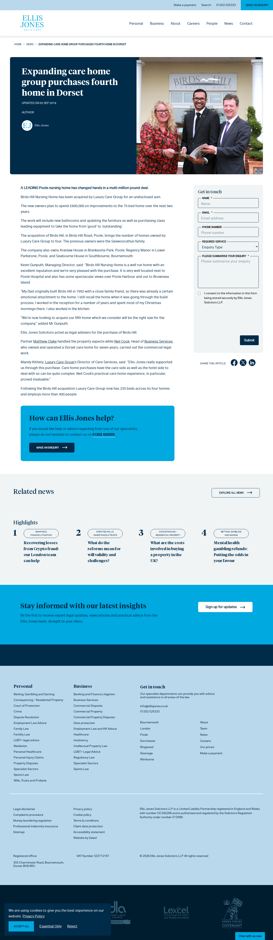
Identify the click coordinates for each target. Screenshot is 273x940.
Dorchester (147, 740)
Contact (246, 24)
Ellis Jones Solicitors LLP (156, 808)
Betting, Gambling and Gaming (231, 533)
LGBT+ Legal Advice (87, 751)
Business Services (158, 341)
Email (207, 212)
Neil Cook (121, 341)
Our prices (207, 747)
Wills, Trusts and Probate (30, 780)
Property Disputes (26, 763)
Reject (72, 926)
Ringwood (146, 747)
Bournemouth (149, 722)
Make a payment (185, 5)
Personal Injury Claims (29, 757)
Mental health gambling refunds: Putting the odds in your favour (231, 551)
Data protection (84, 723)
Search (206, 5)
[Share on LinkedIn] (252, 363)
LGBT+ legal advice (26, 740)
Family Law (21, 728)
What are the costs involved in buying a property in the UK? (167, 551)
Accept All (21, 926)
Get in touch (152, 686)
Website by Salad (85, 837)
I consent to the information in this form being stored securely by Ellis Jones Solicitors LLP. (230, 297)
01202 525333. (103, 435)
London (145, 728)
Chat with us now (250, 936)
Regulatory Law (84, 757)
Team (203, 728)
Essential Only (50, 926)
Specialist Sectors (26, 769)
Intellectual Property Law (90, 746)
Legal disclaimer (24, 809)
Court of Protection (27, 705)
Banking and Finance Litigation (94, 694)
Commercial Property (88, 711)
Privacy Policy (34, 916)
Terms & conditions (86, 820)
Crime (18, 711)
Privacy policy (82, 809)
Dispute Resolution (26, 717)
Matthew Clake (45, 341)
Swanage (146, 753)
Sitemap (19, 832)
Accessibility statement (89, 832)
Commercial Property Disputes (94, 717)
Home (18, 44)
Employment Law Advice (30, 723)
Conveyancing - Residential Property (168, 533)
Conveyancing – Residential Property (38, 700)
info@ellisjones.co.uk (154, 706)
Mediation (20, 746)
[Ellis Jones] (32, 23)
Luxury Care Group (59, 362)
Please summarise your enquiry (225, 256)
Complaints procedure (28, 814)
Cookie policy (82, 814)
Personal (136, 24)
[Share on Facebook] (234, 363)
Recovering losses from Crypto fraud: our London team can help (41, 551)
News (228, 24)
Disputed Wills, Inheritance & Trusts (105, 533)
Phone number (212, 227)
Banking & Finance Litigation (41, 533)
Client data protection (88, 826)
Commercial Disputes (88, 705)
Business (157, 24)
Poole (144, 734)
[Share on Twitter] (243, 363)
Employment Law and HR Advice (95, 728)
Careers (193, 24)
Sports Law (21, 774)
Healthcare (81, 734)
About (175, 24)
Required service (214, 241)
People (212, 24)
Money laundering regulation (32, 820)
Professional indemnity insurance (35, 826)
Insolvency (81, 740)
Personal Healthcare (27, 751)
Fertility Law (22, 734)
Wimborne (147, 759)
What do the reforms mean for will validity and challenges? (104, 551)
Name (207, 198)
